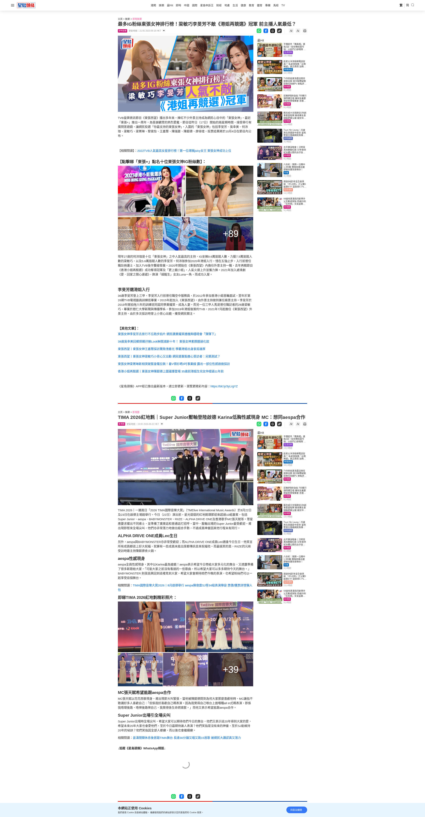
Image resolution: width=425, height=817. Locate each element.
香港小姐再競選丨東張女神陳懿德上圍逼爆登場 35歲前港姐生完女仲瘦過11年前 (171, 371)
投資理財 (288, 190)
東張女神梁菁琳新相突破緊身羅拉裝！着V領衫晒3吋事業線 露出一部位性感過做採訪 (174, 364)
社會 (286, 173)
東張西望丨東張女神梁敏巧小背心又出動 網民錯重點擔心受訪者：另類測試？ (169, 356)
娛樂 (127, 19)
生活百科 (288, 52)
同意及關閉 (296, 810)
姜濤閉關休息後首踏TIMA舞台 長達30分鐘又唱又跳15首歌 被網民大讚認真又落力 (187, 738)
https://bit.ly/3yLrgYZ (224, 386)
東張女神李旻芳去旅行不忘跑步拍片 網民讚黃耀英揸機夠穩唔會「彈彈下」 (167, 334)
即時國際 (288, 138)
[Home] (26, 5)
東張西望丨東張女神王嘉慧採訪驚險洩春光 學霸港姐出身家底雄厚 (161, 349)
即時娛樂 (137, 19)
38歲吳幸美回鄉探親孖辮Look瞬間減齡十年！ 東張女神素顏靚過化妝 (163, 341)
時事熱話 (288, 70)
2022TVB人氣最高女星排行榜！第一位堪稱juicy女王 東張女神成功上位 (184, 150)
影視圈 (287, 87)
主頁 (120, 19)
